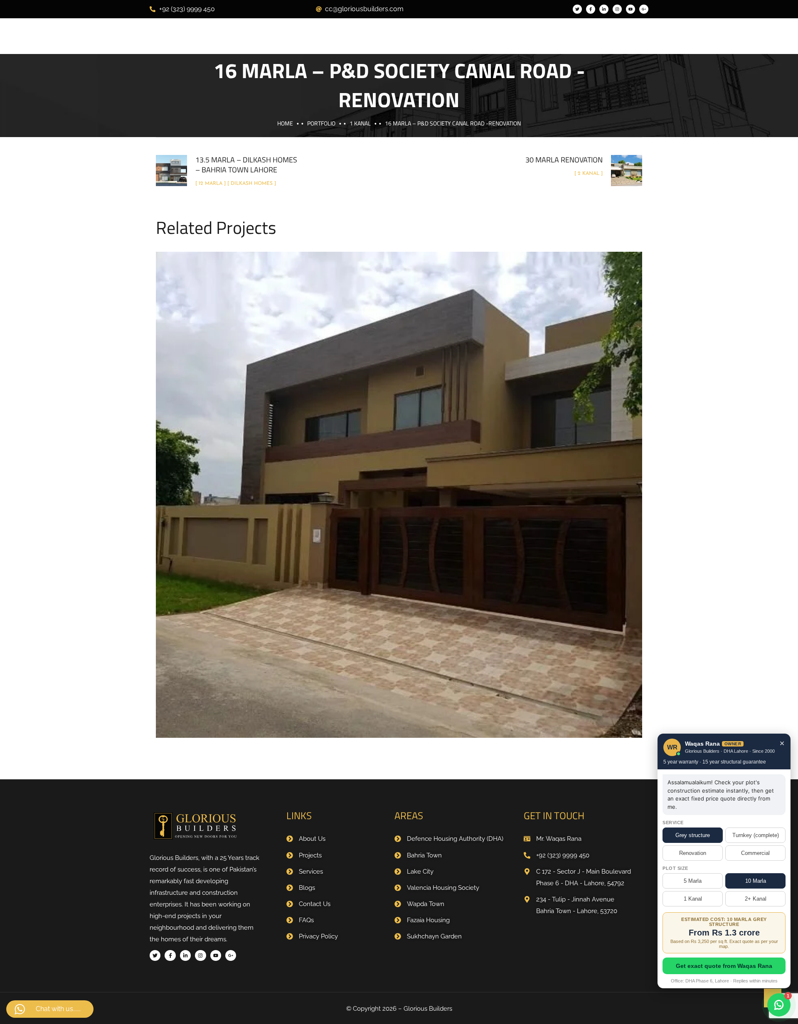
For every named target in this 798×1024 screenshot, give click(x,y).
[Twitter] (577, 9)
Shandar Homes (419, 505)
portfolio (321, 123)
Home (285, 123)
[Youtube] (630, 9)
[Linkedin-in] (603, 9)
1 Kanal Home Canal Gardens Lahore (399, 485)
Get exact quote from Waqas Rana (724, 966)
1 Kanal (360, 123)
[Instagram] (617, 9)
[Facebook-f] (590, 9)
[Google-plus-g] (643, 9)
